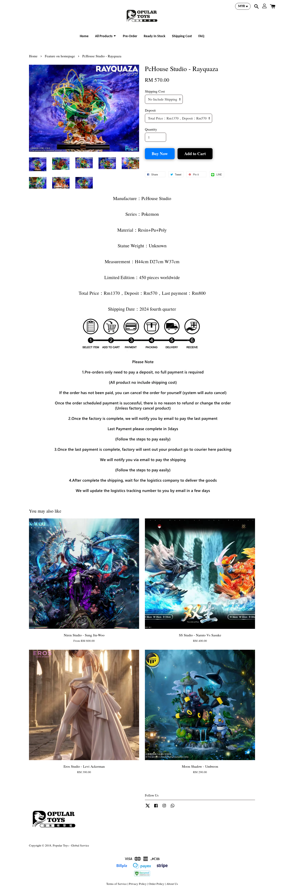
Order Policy (156, 884)
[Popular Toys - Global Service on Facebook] (156, 807)
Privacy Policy (138, 884)
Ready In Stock (154, 36)
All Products (104, 36)
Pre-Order (130, 36)
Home (84, 36)
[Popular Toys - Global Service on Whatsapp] (172, 807)
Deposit (150, 110)
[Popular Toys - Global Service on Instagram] (164, 807)
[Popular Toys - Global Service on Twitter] (147, 807)
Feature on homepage (60, 56)
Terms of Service (116, 884)
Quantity (151, 129)
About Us (172, 884)
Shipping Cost (182, 36)
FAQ (201, 36)
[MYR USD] (243, 6)
